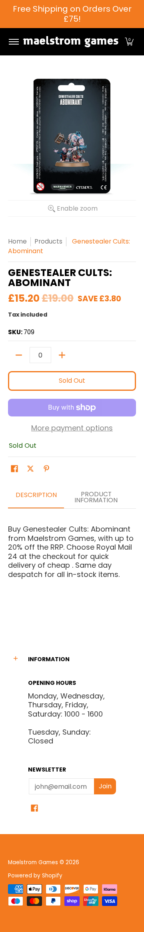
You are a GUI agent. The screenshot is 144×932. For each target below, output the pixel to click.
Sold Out (72, 380)
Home (17, 241)
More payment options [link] (72, 428)
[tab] (36, 498)
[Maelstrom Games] (70, 41)
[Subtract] (19, 355)
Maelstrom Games (33, 862)
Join (105, 786)
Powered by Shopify (35, 875)
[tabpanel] (72, 566)
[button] (129, 41)
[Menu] (13, 41)
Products (48, 241)
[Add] (62, 355)
